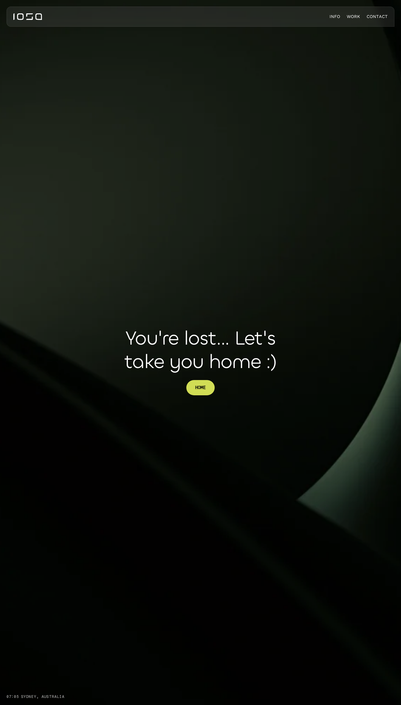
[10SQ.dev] (27, 16)
